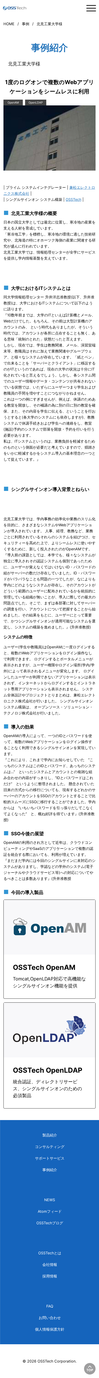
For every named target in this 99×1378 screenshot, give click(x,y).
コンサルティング (49, 1146)
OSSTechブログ (49, 1223)
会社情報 (49, 1264)
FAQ (49, 1306)
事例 (25, 23)
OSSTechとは (49, 1253)
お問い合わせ (50, 1317)
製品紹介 (49, 1135)
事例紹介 (49, 1169)
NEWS (49, 1199)
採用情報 (49, 1276)
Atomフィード (50, 1211)
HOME (9, 23)
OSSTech (73, 199)
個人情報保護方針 (49, 1329)
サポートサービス (49, 1158)
